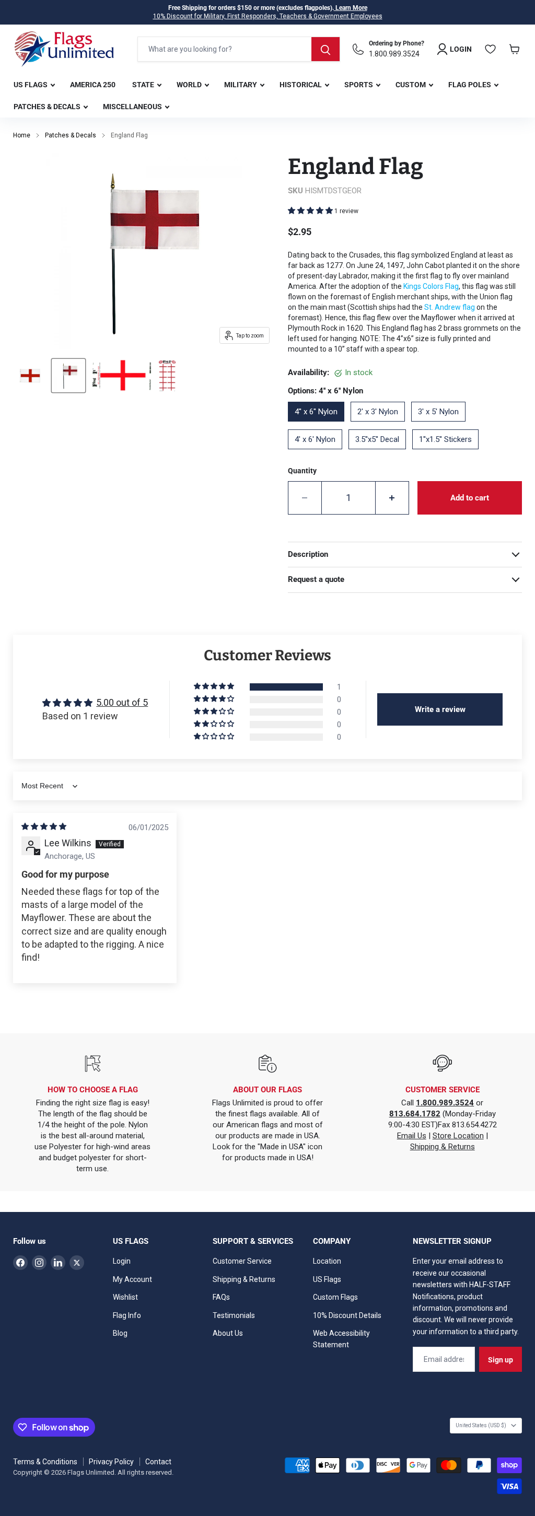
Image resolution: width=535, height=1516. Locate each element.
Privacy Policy (111, 1461)
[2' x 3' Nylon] (381, 425)
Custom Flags (335, 1297)
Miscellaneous (133, 106)
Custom (411, 84)
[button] (311, 210)
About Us (228, 1333)
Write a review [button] (440, 709)
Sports (359, 84)
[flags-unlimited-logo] (64, 49)
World (190, 84)
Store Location (458, 1135)
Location (327, 1261)
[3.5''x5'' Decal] (380, 453)
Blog (120, 1333)
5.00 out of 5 (122, 702)
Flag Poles (470, 84)
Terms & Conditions (45, 1461)
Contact (158, 1461)
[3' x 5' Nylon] (441, 425)
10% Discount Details (347, 1315)
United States (481, 1425)
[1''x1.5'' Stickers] (448, 453)
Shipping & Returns (442, 1146)
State (144, 84)
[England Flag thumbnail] (29, 375)
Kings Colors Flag (431, 286)
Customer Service (242, 1261)
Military (241, 84)
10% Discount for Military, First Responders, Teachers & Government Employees (267, 16)
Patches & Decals (48, 106)
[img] (43, 826)
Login (122, 1261)
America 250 (92, 84)
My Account (132, 1279)
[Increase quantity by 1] (392, 498)
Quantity (302, 471)
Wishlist (125, 1297)
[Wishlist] (490, 49)
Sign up (500, 1360)
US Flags (31, 84)
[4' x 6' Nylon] (318, 453)
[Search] (325, 49)
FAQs (221, 1297)
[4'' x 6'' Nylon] (319, 425)
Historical (301, 84)
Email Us (411, 1135)
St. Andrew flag (450, 307)
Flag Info (127, 1315)
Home (21, 135)
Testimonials (234, 1315)
